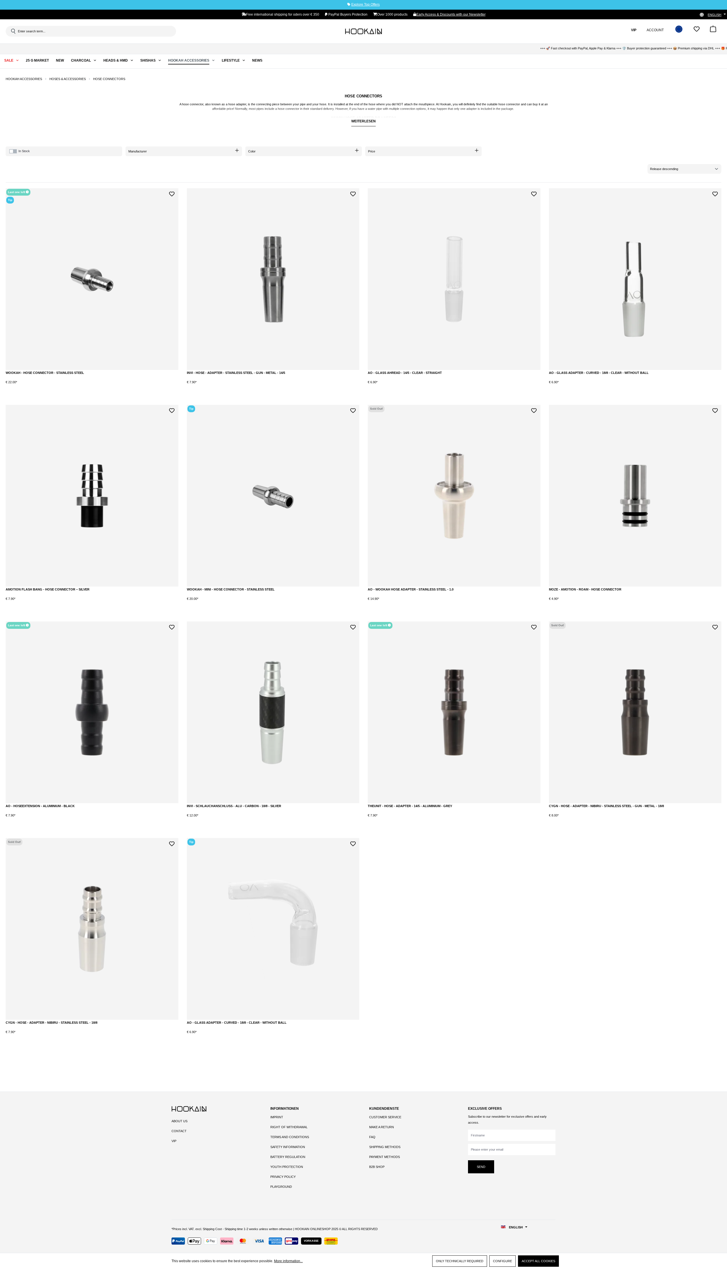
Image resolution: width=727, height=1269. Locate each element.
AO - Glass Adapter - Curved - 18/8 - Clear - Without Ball (599, 372)
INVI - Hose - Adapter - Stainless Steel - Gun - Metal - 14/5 (236, 372)
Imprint (276, 1117)
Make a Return (381, 1127)
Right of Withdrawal (289, 1127)
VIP (174, 1141)
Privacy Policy (283, 1176)
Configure (502, 1261)
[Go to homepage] (363, 31)
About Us (179, 1121)
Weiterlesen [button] (363, 121)
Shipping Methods (384, 1147)
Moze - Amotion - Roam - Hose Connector (585, 589)
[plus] (43, 386)
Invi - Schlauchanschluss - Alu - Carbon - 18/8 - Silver (234, 806)
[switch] (13, 151)
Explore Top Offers (365, 5)
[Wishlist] (696, 30)
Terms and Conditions (289, 1137)
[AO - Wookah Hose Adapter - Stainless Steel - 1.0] (454, 496)
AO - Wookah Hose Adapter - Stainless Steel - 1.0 (411, 589)
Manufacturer (137, 151)
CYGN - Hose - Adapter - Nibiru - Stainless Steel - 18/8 (51, 1022)
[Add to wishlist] (172, 193)
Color (252, 151)
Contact (179, 1131)
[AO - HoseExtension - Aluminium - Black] (92, 712)
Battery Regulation (287, 1157)
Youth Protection (286, 1167)
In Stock (24, 151)
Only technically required (459, 1261)
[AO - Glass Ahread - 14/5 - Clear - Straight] (454, 279)
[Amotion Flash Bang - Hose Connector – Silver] (92, 496)
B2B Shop (377, 1167)
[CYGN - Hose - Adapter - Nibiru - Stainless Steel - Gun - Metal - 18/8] (635, 712)
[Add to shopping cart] (66, 386)
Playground (281, 1186)
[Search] (13, 31)
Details (454, 603)
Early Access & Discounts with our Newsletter (451, 14)
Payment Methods (384, 1157)
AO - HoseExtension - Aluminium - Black (40, 806)
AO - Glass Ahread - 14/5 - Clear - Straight (405, 372)
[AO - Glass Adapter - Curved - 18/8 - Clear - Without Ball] (635, 279)
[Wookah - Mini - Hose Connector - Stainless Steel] (273, 496)
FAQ (372, 1137)
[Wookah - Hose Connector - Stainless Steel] (92, 279)
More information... (288, 1261)
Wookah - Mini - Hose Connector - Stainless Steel (231, 589)
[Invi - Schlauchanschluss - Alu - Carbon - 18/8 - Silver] (273, 712)
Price (371, 151)
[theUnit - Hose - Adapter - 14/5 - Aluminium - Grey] (454, 712)
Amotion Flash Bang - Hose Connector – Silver (47, 589)
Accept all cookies (538, 1261)
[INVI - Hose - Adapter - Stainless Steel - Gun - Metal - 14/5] (273, 279)
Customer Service (385, 1117)
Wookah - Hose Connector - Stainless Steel (45, 372)
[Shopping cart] (713, 30)
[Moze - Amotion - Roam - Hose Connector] (635, 496)
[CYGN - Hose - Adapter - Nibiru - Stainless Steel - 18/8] (92, 929)
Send (481, 1167)
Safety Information (287, 1147)
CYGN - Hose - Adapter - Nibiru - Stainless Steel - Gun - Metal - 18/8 (606, 806)
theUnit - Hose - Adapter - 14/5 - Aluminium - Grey (410, 806)
